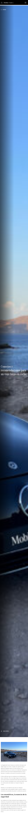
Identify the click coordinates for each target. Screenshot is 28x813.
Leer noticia (6, 731)
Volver (4, 9)
